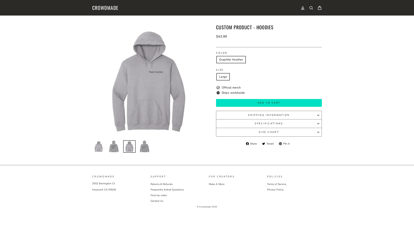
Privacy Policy (275, 189)
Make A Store (216, 184)
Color (222, 53)
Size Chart (269, 132)
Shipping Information (269, 115)
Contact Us (157, 201)
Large (223, 77)
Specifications (269, 123)
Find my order (159, 195)
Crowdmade (105, 8)
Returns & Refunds (162, 184)
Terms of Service (276, 184)
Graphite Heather (231, 59)
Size (219, 70)
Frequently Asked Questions (167, 189)
